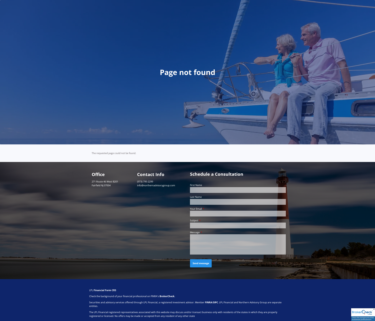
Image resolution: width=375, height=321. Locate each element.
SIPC (215, 302)
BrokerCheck (167, 296)
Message (206, 232)
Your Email (207, 208)
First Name (196, 185)
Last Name (196, 197)
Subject (206, 220)
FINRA (208, 302)
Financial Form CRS (105, 290)
